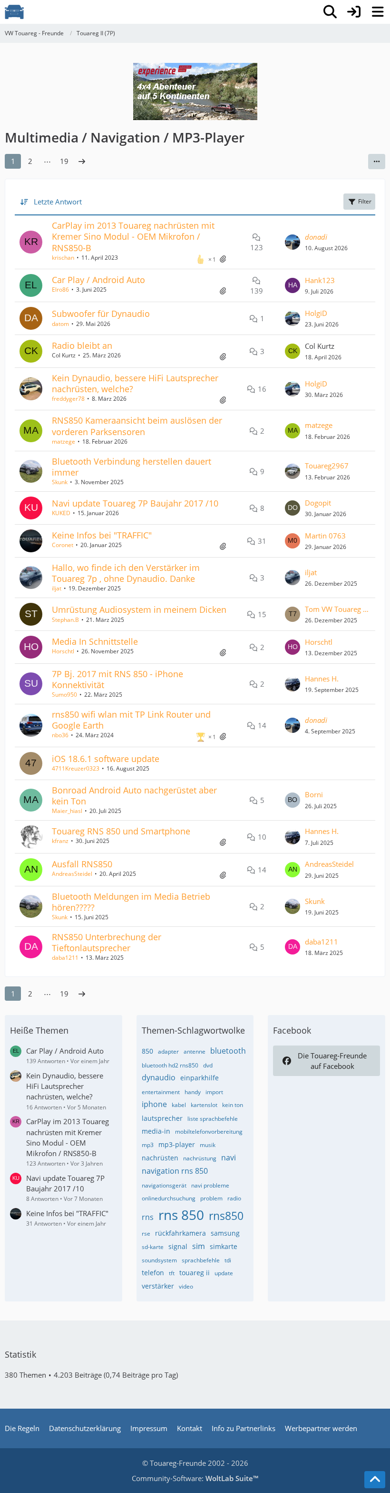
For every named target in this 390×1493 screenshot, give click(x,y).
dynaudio (159, 1077)
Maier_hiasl (67, 811)
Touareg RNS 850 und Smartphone (121, 831)
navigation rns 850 (175, 1171)
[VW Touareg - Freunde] (14, 11)
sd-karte (153, 1247)
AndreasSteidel (72, 874)
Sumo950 (64, 695)
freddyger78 (68, 399)
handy (193, 1092)
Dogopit (318, 503)
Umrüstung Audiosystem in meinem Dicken (139, 609)
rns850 (226, 1215)
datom (60, 324)
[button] (376, 161)
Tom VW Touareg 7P (337, 609)
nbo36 (60, 735)
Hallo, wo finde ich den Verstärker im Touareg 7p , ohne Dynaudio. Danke (126, 573)
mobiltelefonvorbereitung (209, 1131)
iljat (56, 588)
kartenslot (204, 1105)
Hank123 (320, 280)
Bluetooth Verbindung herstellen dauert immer (131, 467)
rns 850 (181, 1215)
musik (207, 1145)
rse (146, 1233)
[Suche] (330, 11)
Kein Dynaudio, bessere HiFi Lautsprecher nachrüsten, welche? (135, 383)
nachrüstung (199, 1158)
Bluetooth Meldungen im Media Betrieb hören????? (131, 902)
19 (64, 161)
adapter (168, 1051)
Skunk (60, 482)
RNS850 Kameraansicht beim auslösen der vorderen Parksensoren (137, 426)
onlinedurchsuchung (168, 1198)
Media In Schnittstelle (95, 641)
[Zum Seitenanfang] (374, 1479)
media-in (156, 1131)
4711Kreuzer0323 (75, 768)
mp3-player (176, 1144)
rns (148, 1217)
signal (177, 1246)
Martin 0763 (325, 535)
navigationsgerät (164, 1185)
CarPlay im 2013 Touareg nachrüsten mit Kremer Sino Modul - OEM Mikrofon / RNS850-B (133, 236)
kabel (179, 1105)
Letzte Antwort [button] (58, 201)
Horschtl (63, 651)
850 (147, 1051)
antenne (194, 1051)
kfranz (60, 841)
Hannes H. (322, 678)
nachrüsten (160, 1157)
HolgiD (316, 313)
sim (198, 1246)
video (186, 1286)
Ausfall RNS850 (82, 864)
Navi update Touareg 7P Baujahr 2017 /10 (135, 503)
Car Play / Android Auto (98, 279)
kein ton (232, 1105)
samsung (225, 1233)
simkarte (223, 1246)
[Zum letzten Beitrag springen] (292, 242)
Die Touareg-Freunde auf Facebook (332, 1061)
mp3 (148, 1145)
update (223, 1273)
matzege (63, 441)
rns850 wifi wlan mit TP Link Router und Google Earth (131, 720)
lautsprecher (162, 1118)
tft (172, 1273)
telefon (153, 1272)
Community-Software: (195, 1478)
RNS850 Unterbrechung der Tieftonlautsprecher (106, 942)
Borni (314, 794)
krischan (63, 258)
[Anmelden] (353, 12)
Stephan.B (65, 620)
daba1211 (65, 958)
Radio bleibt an (82, 345)
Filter (364, 201)
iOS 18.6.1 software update (105, 758)
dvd (208, 1065)
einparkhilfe (199, 1077)
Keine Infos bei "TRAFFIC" (102, 535)
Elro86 (60, 289)
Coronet (62, 545)
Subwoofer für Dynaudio (101, 313)
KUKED (61, 513)
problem (211, 1198)
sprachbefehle (201, 1260)
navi (228, 1157)
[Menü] (377, 11)
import (214, 1092)
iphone (154, 1104)
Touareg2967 (327, 465)
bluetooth (228, 1051)
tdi (227, 1260)
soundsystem (159, 1260)
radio (234, 1198)
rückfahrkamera (180, 1233)
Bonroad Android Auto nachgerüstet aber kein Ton (134, 795)
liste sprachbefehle (212, 1119)
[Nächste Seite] (81, 161)
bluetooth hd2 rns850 (170, 1065)
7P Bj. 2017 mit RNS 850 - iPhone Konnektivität (117, 679)
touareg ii (194, 1272)
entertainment (161, 1092)
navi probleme (210, 1185)
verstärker (158, 1285)
